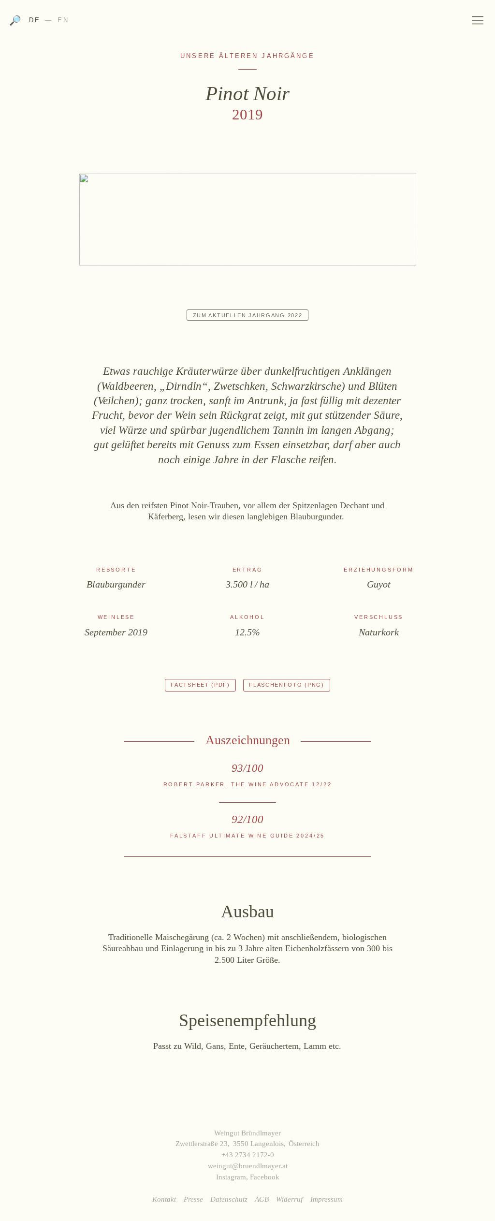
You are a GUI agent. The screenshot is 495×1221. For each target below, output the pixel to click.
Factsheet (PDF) (200, 685)
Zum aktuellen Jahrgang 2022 (248, 315)
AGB (262, 1199)
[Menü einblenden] (478, 20)
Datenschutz (229, 1199)
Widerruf (289, 1199)
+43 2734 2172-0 (247, 1154)
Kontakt (164, 1199)
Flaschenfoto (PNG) (286, 685)
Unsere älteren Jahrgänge (247, 56)
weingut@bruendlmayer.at (248, 1166)
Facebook (264, 1177)
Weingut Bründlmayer (247, 23)
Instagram (231, 1177)
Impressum (326, 1199)
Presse (193, 1199)
